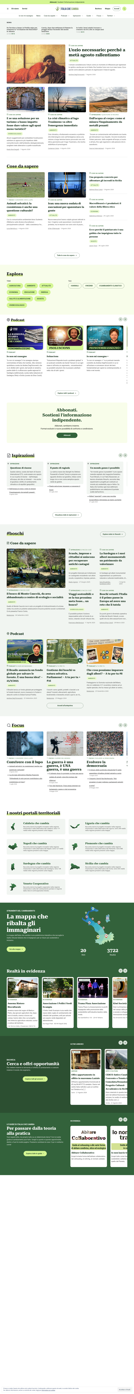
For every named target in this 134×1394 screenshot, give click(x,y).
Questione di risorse (21, 468)
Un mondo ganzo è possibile (105, 468)
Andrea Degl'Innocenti (76, 75)
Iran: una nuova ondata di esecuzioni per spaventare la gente (66, 207)
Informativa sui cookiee (48, 1390)
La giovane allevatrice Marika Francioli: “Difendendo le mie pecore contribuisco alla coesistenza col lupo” (25, 778)
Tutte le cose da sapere (66, 255)
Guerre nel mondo (62, 758)
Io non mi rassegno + (97, 356)
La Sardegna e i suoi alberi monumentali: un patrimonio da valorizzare (113, 559)
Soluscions (52, 356)
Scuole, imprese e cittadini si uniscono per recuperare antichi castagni (82, 559)
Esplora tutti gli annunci (34, 1079)
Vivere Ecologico (14, 134)
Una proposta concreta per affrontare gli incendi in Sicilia (105, 179)
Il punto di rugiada (60, 468)
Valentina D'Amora (95, 216)
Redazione (10, 615)
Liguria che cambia (97, 823)
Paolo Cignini (73, 582)
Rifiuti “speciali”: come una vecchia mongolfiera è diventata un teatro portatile (105, 498)
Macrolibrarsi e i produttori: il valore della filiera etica (105, 205)
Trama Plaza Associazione (92, 1003)
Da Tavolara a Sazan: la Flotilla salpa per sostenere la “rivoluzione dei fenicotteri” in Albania (22, 29)
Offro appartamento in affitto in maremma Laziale (85, 1076)
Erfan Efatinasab (54, 228)
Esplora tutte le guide (34, 1154)
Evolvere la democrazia (104, 758)
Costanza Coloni (53, 148)
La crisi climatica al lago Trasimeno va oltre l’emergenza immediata (63, 122)
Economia (94, 211)
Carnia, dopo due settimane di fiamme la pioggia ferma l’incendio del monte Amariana (57, 29)
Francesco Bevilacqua (76, 623)
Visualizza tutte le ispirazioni (66, 515)
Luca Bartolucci (12, 228)
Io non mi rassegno (17, 356)
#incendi (89, 286)
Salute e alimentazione (19, 299)
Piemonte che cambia (99, 843)
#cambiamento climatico (110, 286)
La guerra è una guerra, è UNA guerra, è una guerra (64, 765)
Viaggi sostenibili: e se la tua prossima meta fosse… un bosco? (81, 599)
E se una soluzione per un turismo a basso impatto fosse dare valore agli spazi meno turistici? (24, 123)
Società (94, 241)
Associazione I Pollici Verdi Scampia (57, 1005)
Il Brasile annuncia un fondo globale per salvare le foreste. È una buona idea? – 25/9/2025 (25, 675)
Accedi (116, 9)
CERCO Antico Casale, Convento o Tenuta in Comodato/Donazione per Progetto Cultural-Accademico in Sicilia (119, 1081)
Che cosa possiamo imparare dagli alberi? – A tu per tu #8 (105, 672)
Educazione (29, 292)
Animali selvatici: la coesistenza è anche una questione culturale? (22, 207)
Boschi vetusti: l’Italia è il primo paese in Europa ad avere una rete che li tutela (113, 599)
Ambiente (53, 130)
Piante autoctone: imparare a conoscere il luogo (64, 488)
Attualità (74, 60)
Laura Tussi (93, 246)
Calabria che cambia (36, 823)
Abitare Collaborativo (82, 1152)
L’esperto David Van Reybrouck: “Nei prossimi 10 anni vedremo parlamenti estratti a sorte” (106, 782)
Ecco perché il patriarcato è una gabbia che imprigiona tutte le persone (106, 233)
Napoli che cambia (35, 843)
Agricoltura (15, 286)
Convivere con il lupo (24, 758)
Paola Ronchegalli (13, 149)
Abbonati (67, 435)
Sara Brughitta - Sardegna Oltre (105, 583)
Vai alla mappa (15, 949)
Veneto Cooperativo (36, 883)
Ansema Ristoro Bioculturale (16, 1005)
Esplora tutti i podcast (66, 393)
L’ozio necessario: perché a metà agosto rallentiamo (97, 52)
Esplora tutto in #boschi (111, 534)
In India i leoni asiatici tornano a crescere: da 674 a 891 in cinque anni (90, 28)
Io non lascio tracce (121, 1152)
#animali (75, 286)
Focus (11, 758)
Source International (96, 148)
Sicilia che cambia (96, 863)
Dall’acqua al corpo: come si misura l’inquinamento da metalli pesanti (107, 122)
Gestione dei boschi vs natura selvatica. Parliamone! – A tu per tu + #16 (63, 675)
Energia (44, 292)
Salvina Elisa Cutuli (96, 189)
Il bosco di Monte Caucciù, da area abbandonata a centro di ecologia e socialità (35, 595)
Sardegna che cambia (36, 863)
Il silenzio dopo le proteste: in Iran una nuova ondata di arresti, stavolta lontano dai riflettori (66, 777)
